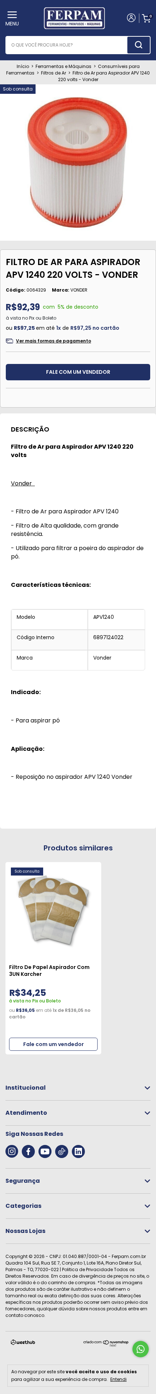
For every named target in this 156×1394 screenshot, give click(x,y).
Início (23, 66)
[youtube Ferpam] (45, 1151)
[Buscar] (139, 45)
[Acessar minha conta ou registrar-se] (131, 18)
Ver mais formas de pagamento (53, 341)
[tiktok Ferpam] (61, 1151)
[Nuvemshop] (106, 1345)
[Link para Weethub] (23, 1344)
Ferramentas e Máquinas (63, 66)
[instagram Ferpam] (11, 1151)
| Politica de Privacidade (86, 1269)
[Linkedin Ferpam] (78, 1151)
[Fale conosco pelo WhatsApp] (140, 1349)
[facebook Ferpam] (28, 1151)
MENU (12, 23)
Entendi (118, 1379)
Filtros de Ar (53, 73)
